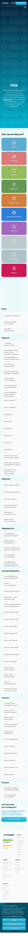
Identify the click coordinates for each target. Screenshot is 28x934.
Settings (14, 920)
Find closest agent (21, 842)
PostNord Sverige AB (7, 876)
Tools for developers (19, 852)
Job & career (5, 892)
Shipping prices (14, 203)
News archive (6, 894)
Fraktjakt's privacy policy (17, 916)
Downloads (14, 259)
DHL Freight (5, 865)
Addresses (14, 189)
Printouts (14, 231)
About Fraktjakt (6, 885)
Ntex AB (4, 874)
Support (14, 273)
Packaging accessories (20, 868)
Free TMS (19, 844)
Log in (21, 3)
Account (14, 147)
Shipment (14, 175)
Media (4, 888)
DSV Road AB (6, 867)
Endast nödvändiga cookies (14, 924)
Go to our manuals (14, 819)
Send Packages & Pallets (20, 837)
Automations (20, 854)
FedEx (4, 871)
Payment (14, 161)
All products (18, 862)
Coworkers (5, 890)
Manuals (14, 245)
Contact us (7, 99)
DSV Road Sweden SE (7, 869)
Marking (17, 864)
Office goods (18, 870)
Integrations (19, 849)
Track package (20, 840)
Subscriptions (20, 846)
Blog (4, 896)
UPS (4, 878)
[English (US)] (25, 7)
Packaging (18, 866)
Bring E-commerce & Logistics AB (7, 862)
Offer (17, 872)
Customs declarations (14, 217)
